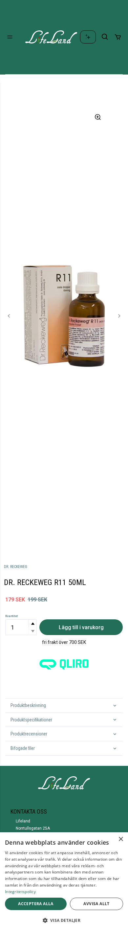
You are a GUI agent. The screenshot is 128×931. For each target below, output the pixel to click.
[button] (32, 623)
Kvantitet (11, 616)
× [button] (120, 839)
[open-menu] (10, 37)
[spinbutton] (21, 627)
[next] (119, 316)
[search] (105, 37)
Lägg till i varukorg (81, 627)
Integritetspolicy (20, 891)
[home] (51, 36)
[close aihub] (88, 36)
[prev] (9, 316)
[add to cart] (117, 37)
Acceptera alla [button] (35, 903)
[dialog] (64, 881)
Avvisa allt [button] (96, 903)
